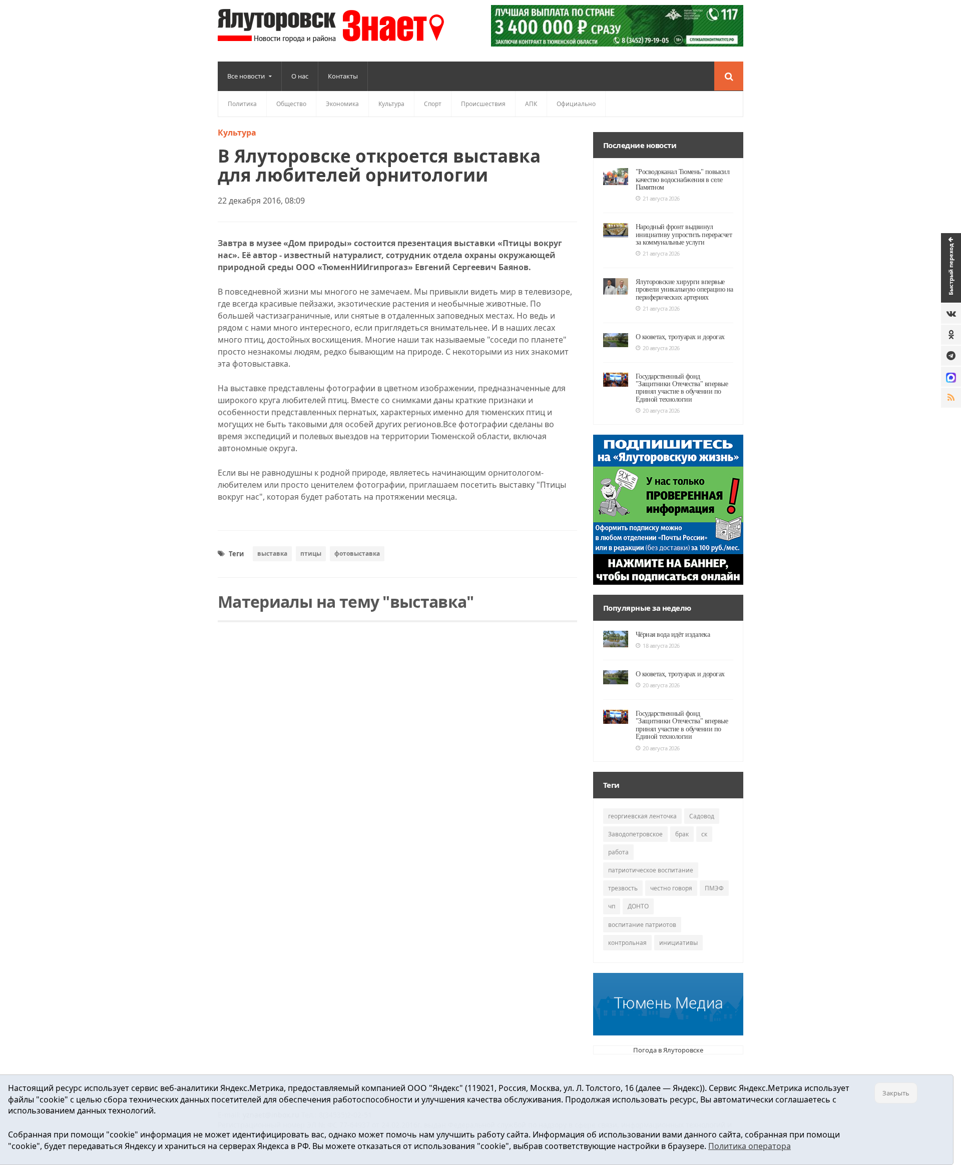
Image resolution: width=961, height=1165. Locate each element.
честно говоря (671, 888)
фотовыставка (357, 553)
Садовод (701, 816)
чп (611, 906)
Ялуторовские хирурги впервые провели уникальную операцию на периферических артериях (684, 289)
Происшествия (483, 104)
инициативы (678, 942)
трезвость (623, 888)
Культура (391, 104)
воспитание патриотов (642, 924)
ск (704, 834)
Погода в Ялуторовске (668, 1049)
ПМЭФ (714, 888)
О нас (299, 76)
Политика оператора (749, 1145)
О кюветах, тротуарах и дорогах (680, 337)
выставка (272, 553)
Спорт (432, 104)
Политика (242, 104)
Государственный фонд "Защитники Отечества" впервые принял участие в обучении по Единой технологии (682, 388)
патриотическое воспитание (650, 870)
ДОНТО (638, 906)
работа (618, 852)
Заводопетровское (635, 834)
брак (682, 834)
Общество (291, 104)
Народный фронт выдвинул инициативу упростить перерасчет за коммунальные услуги (684, 234)
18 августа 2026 (661, 645)
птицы (310, 553)
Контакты (343, 76)
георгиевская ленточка (642, 816)
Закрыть (895, 1092)
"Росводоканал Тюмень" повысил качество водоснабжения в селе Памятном (683, 179)
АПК (531, 104)
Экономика (342, 104)
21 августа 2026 (661, 198)
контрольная (627, 942)
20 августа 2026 (661, 348)
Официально (576, 104)
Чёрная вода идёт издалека (673, 634)
